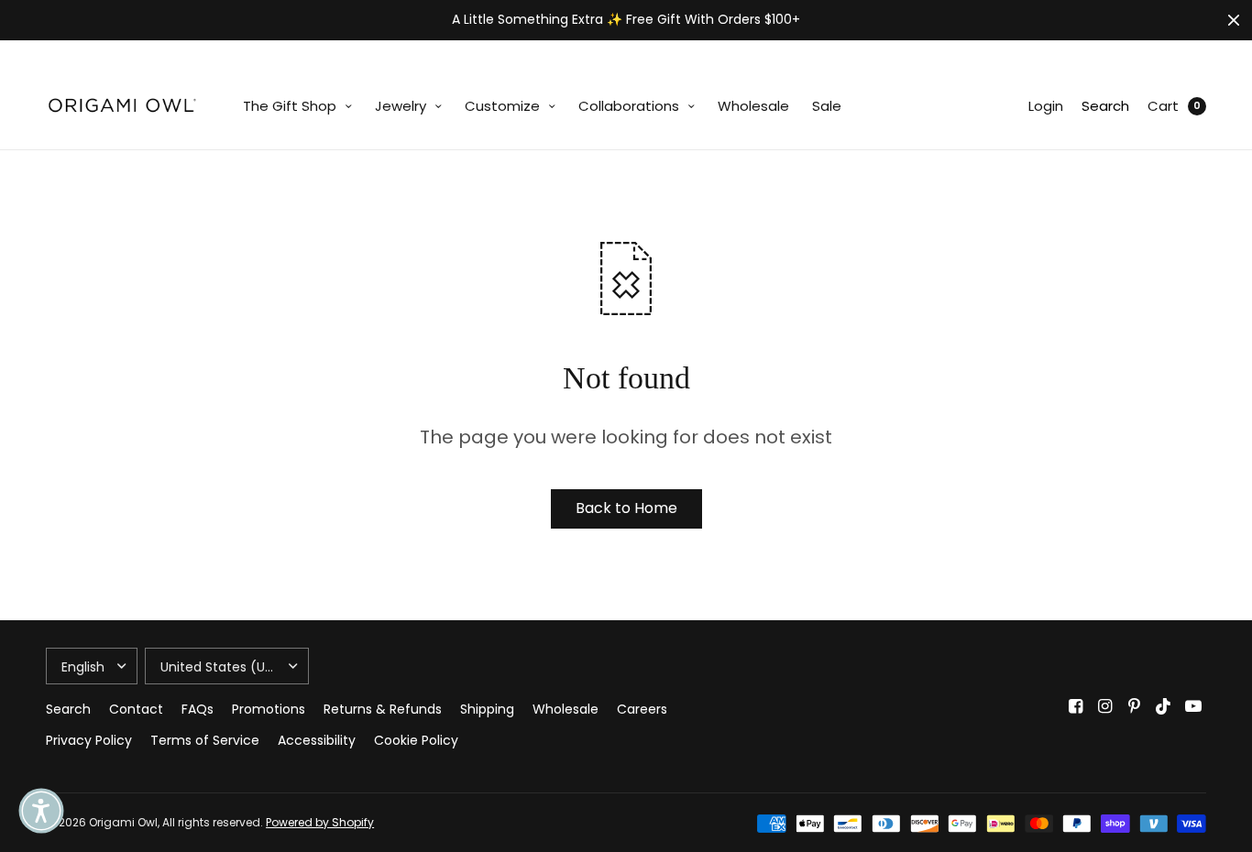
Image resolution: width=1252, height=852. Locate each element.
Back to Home (626, 508)
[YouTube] (1193, 706)
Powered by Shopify (320, 822)
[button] (41, 811)
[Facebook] (1076, 706)
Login (1045, 105)
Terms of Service (204, 740)
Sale (826, 105)
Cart (1163, 105)
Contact (136, 709)
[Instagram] (1105, 706)
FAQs (197, 709)
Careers (642, 709)
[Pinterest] (1134, 706)
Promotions (268, 709)
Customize (502, 105)
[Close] (1233, 20)
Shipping (487, 709)
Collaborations (628, 105)
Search (1105, 105)
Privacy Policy (89, 740)
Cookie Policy (416, 740)
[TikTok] (1164, 706)
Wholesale (753, 105)
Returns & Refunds (383, 709)
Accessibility (317, 740)
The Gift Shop (289, 105)
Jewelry (400, 105)
